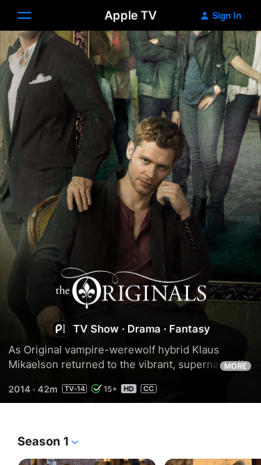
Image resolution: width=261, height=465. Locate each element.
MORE (235, 366)
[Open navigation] (32, 15)
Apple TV (130, 15)
